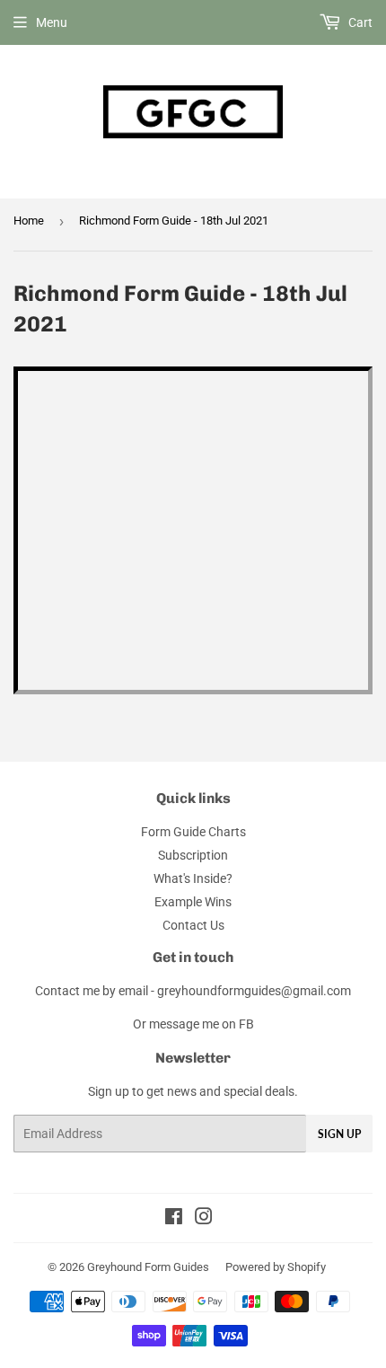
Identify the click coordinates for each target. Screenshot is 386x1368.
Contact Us (193, 925)
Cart (359, 22)
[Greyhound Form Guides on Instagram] (204, 1219)
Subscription (193, 855)
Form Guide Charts (193, 832)
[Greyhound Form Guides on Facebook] (173, 1219)
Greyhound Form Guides (148, 1267)
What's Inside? (193, 878)
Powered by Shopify (275, 1267)
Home (28, 220)
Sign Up (339, 1134)
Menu (51, 22)
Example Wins (193, 902)
